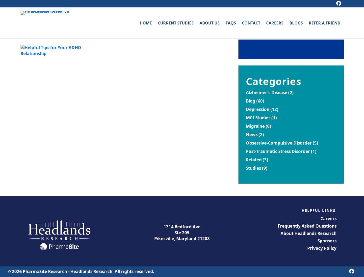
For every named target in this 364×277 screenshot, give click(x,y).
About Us (210, 23)
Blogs (296, 23)
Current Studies (176, 23)
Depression (257, 109)
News (252, 134)
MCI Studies (258, 118)
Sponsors (327, 241)
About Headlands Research (309, 233)
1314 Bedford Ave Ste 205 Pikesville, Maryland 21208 (182, 232)
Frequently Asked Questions (307, 226)
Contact (251, 23)
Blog (250, 101)
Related (254, 160)
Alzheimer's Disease (266, 92)
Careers (275, 23)
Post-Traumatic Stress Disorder (278, 151)
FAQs (231, 23)
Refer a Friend (324, 23)
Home (146, 23)
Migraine (255, 126)
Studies (253, 168)
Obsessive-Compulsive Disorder (279, 143)
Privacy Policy (322, 248)
